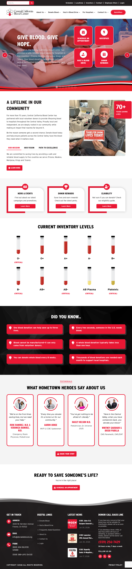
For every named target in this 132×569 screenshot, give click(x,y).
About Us (40, 12)
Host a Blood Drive (70, 12)
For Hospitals (88, 12)
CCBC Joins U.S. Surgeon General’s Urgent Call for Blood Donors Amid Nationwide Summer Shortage (86, 522)
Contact (99, 3)
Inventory (89, 3)
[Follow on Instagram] (100, 556)
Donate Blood (53, 12)
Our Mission (14, 147)
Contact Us (102, 12)
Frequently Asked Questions (49, 530)
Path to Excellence (48, 147)
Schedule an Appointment (67, 488)
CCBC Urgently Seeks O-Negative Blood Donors (85, 551)
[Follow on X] (105, 556)
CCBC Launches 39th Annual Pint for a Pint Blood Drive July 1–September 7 (85, 536)
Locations (79, 3)
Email (14, 533)
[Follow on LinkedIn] (109, 556)
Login (122, 3)
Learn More (15, 168)
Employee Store (111, 3)
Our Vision (29, 147)
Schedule (69, 3)
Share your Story (67, 454)
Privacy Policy (115, 565)
